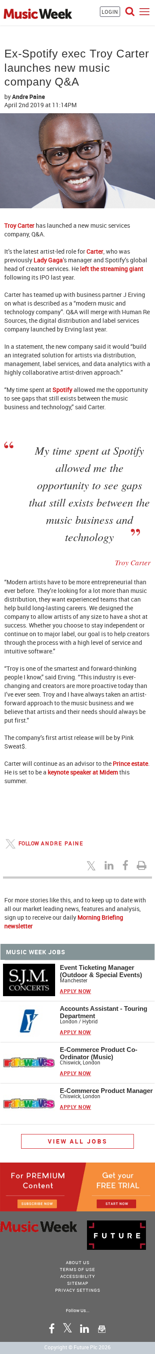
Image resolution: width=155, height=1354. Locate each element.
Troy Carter (19, 225)
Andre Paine (28, 96)
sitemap (77, 1283)
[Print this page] (143, 865)
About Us (78, 1262)
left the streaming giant (111, 268)
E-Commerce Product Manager (106, 1090)
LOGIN (110, 11)
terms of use (77, 1269)
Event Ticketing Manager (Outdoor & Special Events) (101, 971)
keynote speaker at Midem (83, 772)
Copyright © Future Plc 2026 (77, 1347)
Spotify (62, 389)
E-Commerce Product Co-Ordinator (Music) (98, 1053)
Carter (95, 251)
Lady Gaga (48, 260)
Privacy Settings (77, 1290)
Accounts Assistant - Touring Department (103, 1012)
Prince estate (130, 763)
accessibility (77, 1276)
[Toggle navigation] (144, 11)
